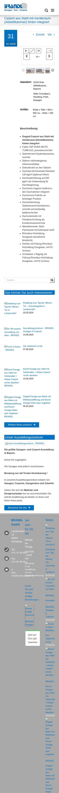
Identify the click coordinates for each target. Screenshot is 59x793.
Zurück (40, 34)
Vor (50, 34)
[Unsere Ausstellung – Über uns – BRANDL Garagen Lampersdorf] (24, 443)
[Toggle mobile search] (46, 10)
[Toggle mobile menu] (53, 10)
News (49, 520)
